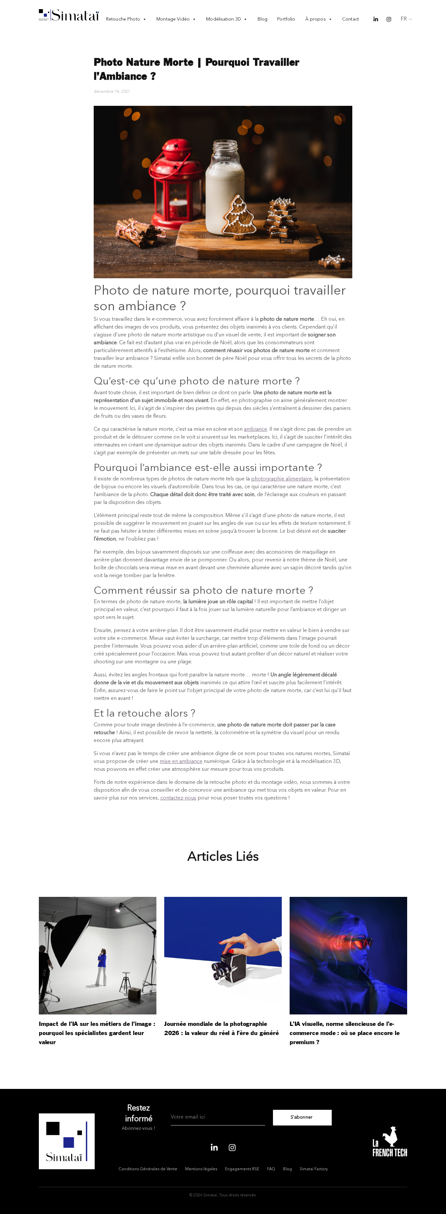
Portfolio (286, 19)
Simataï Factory (314, 1169)
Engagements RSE (242, 1169)
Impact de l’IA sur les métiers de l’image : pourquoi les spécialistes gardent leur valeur (97, 1033)
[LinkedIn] (214, 1146)
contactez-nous (178, 798)
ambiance (255, 429)
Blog (263, 19)
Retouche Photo (123, 19)
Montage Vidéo (173, 19)
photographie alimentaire (281, 479)
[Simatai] (69, 15)
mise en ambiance (181, 761)
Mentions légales (201, 1169)
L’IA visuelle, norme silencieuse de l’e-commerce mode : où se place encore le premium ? (345, 1033)
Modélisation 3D (223, 19)
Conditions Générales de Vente (148, 1169)
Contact (350, 19)
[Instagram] (232, 1146)
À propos (315, 19)
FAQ (271, 1169)
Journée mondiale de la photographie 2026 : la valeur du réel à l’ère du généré (221, 1028)
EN (404, 28)
